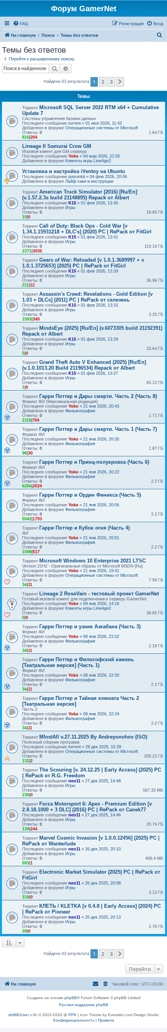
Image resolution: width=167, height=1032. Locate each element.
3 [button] (111, 81)
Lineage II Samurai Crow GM (56, 146)
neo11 (74, 780)
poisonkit (76, 176)
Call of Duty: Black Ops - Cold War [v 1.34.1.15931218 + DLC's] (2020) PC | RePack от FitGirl (86, 229)
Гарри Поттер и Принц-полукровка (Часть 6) (94, 462)
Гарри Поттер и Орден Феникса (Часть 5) (90, 495)
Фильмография (80, 410)
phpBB (70, 998)
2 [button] (102, 81)
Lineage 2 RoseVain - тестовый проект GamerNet (99, 594)
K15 (72, 203)
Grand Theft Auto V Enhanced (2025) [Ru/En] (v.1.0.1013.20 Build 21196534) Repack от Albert (84, 365)
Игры (70, 207)
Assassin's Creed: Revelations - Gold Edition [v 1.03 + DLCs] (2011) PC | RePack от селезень (87, 297)
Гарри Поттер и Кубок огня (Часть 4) (84, 528)
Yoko (73, 156)
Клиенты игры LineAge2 (88, 160)
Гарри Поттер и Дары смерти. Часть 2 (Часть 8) (98, 396)
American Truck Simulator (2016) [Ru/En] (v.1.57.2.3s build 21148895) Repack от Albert (79, 195)
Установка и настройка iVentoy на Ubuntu (73, 171)
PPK (72, 1015)
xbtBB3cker (18, 1015)
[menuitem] (20, 23)
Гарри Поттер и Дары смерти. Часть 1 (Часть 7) (98, 429)
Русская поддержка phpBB (83, 1005)
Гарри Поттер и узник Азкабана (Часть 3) (90, 626)
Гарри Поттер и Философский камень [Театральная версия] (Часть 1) (78, 662)
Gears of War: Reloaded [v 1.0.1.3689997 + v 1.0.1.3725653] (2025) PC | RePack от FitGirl (83, 263)
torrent (74, 123)
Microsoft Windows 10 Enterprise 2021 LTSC (92, 561)
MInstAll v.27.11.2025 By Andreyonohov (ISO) (93, 737)
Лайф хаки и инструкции (89, 181)
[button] (120, 81)
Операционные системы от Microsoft (101, 127)
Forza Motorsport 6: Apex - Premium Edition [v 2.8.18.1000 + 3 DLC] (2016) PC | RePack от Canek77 (87, 807)
